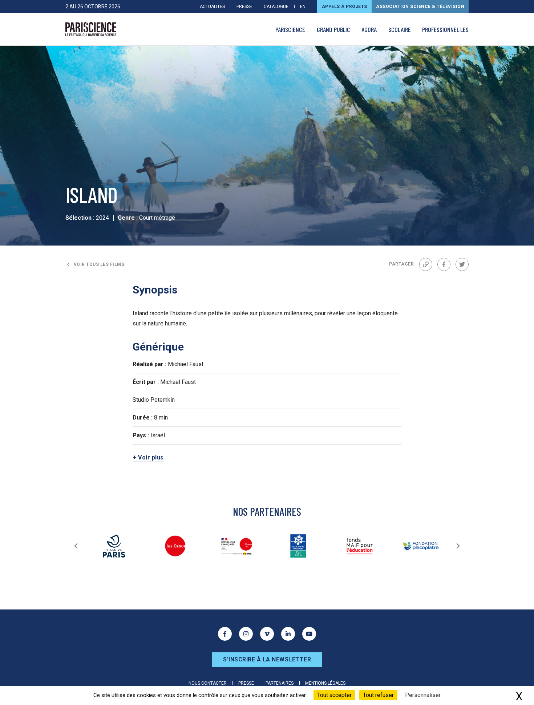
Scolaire (399, 29)
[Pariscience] (90, 29)
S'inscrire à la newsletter (267, 659)
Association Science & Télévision (420, 6)
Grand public (333, 29)
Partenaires (280, 683)
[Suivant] (458, 546)
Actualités (212, 6)
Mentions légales (325, 683)
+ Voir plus (148, 457)
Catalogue (276, 6)
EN (303, 6)
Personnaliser (423, 695)
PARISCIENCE (290, 29)
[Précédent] (76, 546)
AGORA (369, 29)
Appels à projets (344, 6)
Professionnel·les (445, 29)
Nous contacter (208, 683)
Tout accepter (334, 695)
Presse (244, 6)
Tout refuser (378, 695)
